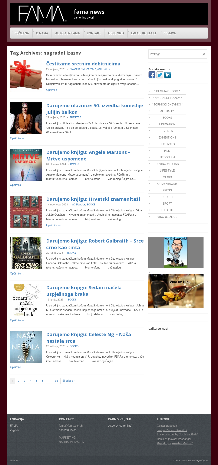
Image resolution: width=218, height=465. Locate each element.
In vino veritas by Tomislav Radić (177, 434)
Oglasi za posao (167, 425)
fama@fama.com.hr (71, 425)
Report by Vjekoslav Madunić (175, 443)
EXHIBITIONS (167, 137)
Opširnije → (53, 90)
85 (56, 380)
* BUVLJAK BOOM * (167, 91)
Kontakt (94, 33)
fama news (15, 460)
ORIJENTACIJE (167, 184)
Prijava (170, 33)
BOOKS (74, 164)
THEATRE (75, 117)
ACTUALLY (103, 69)
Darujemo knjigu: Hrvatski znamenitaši (93, 199)
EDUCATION (167, 124)
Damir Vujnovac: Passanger (174, 439)
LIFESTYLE (167, 170)
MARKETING (67, 437)
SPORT (167, 203)
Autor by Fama (67, 33)
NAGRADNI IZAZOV (71, 442)
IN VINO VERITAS (167, 164)
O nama (42, 33)
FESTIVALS (167, 144)
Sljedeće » (68, 380)
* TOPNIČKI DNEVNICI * (167, 104)
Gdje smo (116, 33)
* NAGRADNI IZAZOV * (83, 69)
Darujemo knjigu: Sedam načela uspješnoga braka (84, 290)
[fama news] (42, 13)
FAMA (184, 460)
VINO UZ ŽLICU (167, 217)
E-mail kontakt (143, 33)
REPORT (167, 197)
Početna (21, 33)
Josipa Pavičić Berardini (172, 430)
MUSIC (167, 177)
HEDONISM (167, 157)
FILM (167, 151)
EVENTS (167, 131)
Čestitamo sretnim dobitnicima (83, 63)
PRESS (167, 190)
